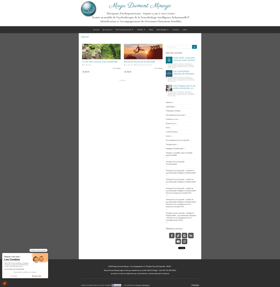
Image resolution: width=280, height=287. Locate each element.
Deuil (167, 128)
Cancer (168, 136)
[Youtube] (178, 241)
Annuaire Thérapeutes (143, 285)
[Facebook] (172, 235)
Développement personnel (175, 115)
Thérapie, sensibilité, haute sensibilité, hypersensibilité (179, 154)
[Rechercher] (194, 47)
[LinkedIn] (191, 235)
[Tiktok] (178, 235)
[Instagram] (184, 241)
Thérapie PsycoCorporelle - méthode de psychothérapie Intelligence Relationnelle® (181, 172)
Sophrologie (170, 107)
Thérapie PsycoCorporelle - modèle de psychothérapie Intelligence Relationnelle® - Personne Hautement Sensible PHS (181, 190)
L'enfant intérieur (172, 132)
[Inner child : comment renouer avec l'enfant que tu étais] (169, 60)
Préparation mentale (173, 111)
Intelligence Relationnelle (174, 149)
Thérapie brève (171, 144)
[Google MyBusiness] (184, 235)
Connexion (195, 285)
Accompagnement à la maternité (177, 140)
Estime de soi (171, 123)
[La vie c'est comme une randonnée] (101, 51)
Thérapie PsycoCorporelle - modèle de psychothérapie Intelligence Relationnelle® (181, 180)
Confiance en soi (172, 119)
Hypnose (169, 102)
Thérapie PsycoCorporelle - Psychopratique (175, 163)
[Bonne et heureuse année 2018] (143, 51)
